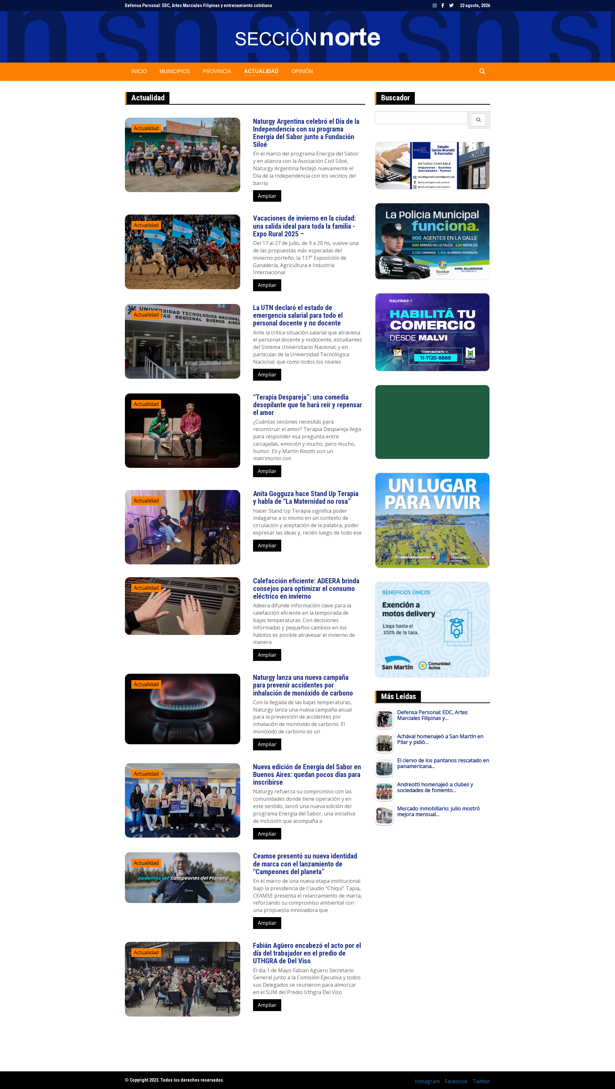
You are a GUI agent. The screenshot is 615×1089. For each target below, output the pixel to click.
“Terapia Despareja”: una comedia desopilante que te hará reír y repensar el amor (307, 405)
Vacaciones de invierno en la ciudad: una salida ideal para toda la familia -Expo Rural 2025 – (304, 226)
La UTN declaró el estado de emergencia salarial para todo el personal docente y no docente (298, 315)
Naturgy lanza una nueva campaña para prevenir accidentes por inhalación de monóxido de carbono (303, 685)
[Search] (479, 120)
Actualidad (261, 71)
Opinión (302, 71)
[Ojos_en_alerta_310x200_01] (432, 421)
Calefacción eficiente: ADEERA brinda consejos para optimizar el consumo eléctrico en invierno (306, 588)
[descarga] (432, 519)
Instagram (435, 5)
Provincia (217, 71)
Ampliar (267, 195)
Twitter (451, 5)
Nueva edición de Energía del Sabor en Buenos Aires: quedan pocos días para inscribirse (307, 774)
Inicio (139, 71)
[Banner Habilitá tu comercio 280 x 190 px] (432, 331)
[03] (432, 165)
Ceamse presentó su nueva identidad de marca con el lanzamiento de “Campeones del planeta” (305, 863)
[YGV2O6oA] (432, 240)
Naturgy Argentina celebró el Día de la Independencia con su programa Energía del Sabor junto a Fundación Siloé (306, 133)
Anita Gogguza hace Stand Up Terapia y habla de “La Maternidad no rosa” (305, 497)
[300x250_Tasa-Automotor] (432, 629)
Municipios (175, 71)
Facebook (442, 5)
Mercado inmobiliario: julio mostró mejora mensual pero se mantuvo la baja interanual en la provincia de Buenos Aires (241, 5)
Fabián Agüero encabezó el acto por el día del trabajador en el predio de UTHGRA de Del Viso (307, 953)
